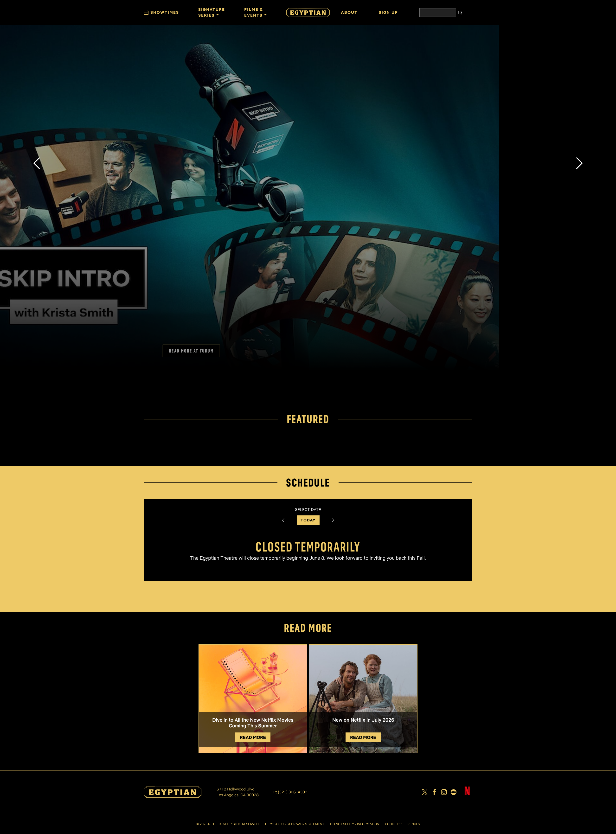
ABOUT (349, 12)
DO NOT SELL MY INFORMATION (354, 824)
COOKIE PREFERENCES (402, 824)
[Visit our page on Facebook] (434, 792)
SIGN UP (308, 385)
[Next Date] (333, 520)
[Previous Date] (283, 520)
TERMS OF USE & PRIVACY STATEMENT (294, 824)
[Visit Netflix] (467, 794)
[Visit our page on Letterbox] (453, 792)
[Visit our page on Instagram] (444, 792)
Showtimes (164, 12)
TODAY (308, 520)
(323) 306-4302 (292, 792)
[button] (36, 163)
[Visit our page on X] (425, 792)
